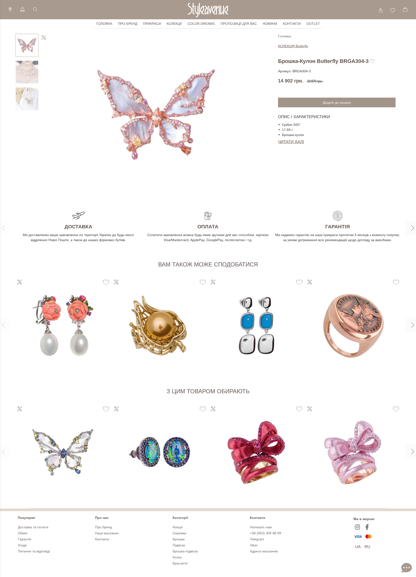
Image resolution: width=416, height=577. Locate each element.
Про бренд (127, 24)
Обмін (22, 533)
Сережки (179, 533)
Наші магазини (106, 533)
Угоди (22, 545)
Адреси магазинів (264, 551)
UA (358, 546)
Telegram (257, 539)
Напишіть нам (261, 527)
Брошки (179, 539)
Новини (270, 24)
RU (367, 546)
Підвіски (179, 545)
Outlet (313, 24)
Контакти (292, 24)
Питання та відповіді (34, 551)
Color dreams (201, 24)
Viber (254, 545)
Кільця (178, 527)
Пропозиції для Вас (239, 24)
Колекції (174, 24)
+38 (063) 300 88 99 (265, 533)
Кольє (177, 557)
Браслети (180, 563)
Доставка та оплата (33, 527)
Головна (104, 24)
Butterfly (293, 46)
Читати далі (291, 142)
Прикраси (152, 24)
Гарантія (24, 539)
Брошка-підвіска (185, 551)
